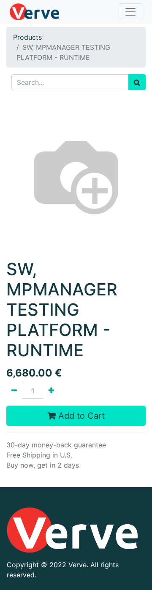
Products (27, 37)
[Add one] (51, 391)
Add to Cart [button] (80, 416)
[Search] (137, 82)
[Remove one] (14, 391)
